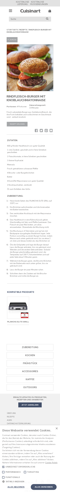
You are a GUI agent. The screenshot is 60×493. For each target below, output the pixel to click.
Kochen (30, 355)
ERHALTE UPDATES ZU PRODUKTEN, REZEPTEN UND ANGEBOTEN (30, 398)
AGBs (9, 420)
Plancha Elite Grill (18, 322)
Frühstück (30, 363)
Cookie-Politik (51, 462)
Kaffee (30, 379)
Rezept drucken (17, 124)
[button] (30, 481)
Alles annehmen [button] (44, 487)
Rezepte (11, 417)
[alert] (30, 459)
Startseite (12, 30)
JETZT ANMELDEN (30, 405)
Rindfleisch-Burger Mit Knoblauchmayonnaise (29, 31)
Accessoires (30, 371)
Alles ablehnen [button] (16, 487)
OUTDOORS (30, 387)
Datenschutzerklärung (19, 423)
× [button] (56, 428)
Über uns (11, 413)
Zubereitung (30, 347)
